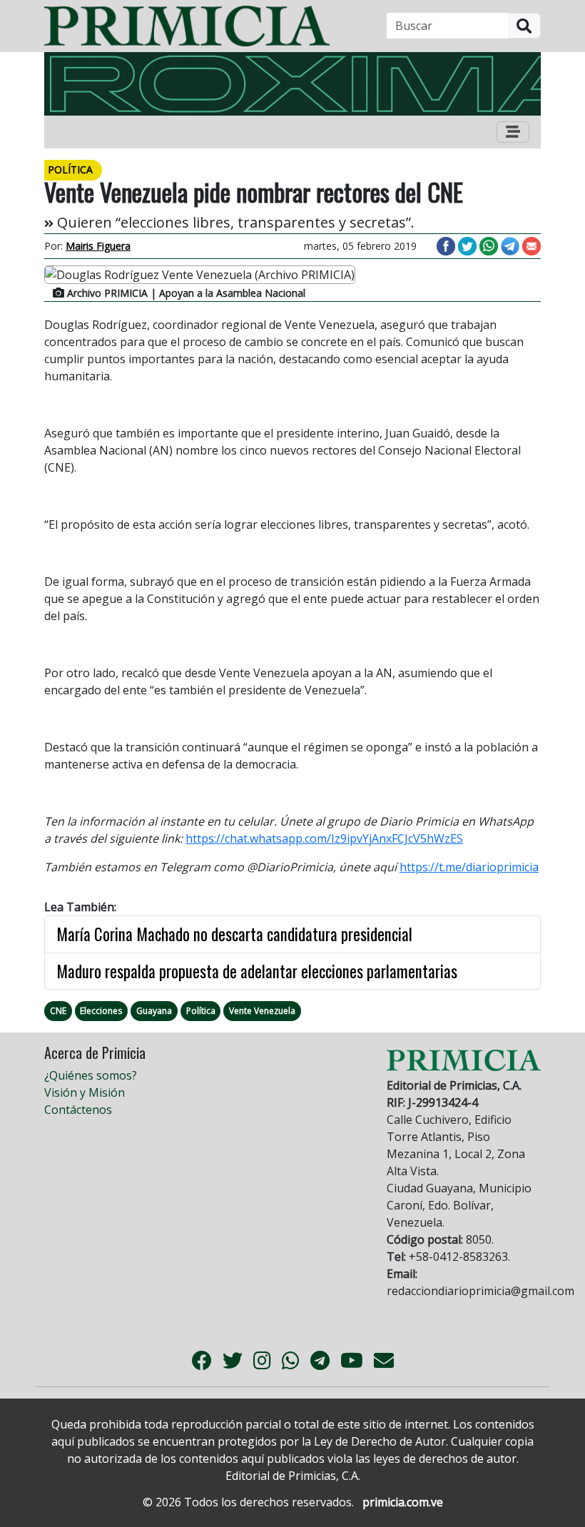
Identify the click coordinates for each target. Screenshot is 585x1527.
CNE (58, 1011)
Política (200, 1011)
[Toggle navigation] (513, 132)
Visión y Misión (84, 1092)
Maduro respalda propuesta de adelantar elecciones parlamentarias (256, 971)
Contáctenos (78, 1109)
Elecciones (101, 1011)
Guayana (154, 1011)
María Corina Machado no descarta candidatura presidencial (234, 934)
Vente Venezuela (262, 1011)
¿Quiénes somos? (90, 1075)
